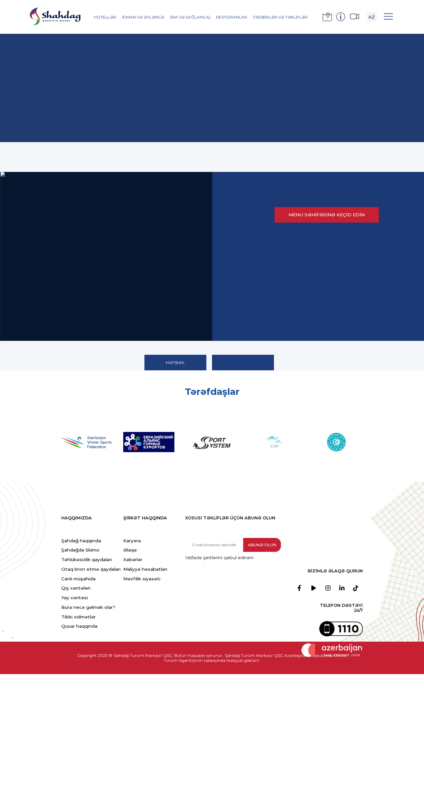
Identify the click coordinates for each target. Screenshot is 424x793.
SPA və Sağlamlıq (190, 17)
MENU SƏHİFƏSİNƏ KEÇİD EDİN (327, 214)
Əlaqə (130, 550)
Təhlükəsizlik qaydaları (86, 559)
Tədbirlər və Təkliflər (280, 17)
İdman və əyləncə (143, 17)
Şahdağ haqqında (81, 540)
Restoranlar (231, 17)
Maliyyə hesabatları (145, 569)
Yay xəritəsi (74, 597)
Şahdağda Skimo (80, 550)
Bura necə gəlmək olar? (88, 607)
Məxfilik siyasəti (141, 578)
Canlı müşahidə (78, 578)
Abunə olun (262, 544)
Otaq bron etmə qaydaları (91, 569)
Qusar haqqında (79, 626)
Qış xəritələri (75, 588)
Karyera (132, 540)
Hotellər (105, 17)
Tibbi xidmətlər (78, 616)
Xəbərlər (132, 559)
